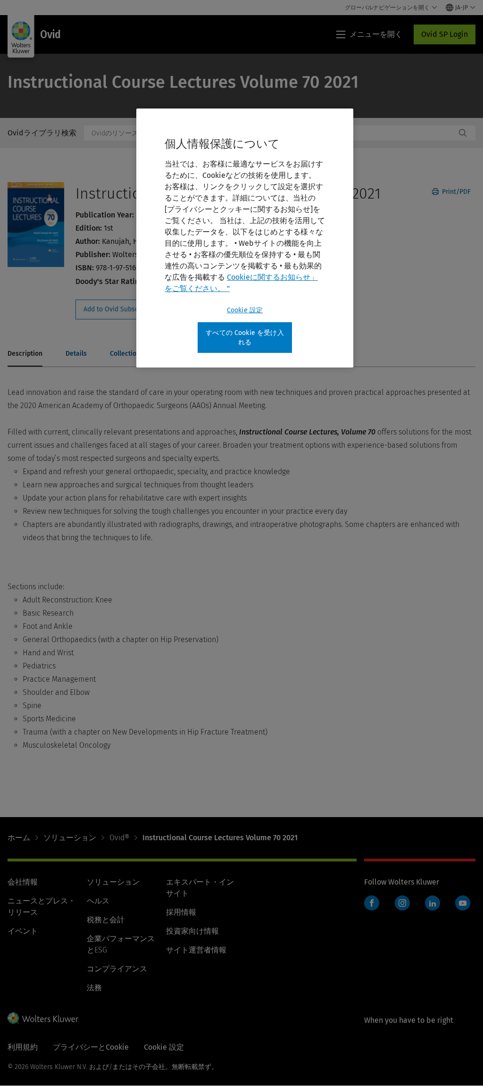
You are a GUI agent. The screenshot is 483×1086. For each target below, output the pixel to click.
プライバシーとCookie (91, 1047)
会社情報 (23, 881)
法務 (94, 987)
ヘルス (98, 900)
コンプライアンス (117, 968)
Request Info (126, 309)
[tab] (25, 354)
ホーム (19, 837)
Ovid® (119, 837)
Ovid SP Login (444, 34)
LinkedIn (432, 903)
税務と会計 (106, 919)
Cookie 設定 (245, 310)
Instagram (402, 903)
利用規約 (23, 1047)
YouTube (462, 903)
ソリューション (69, 837)
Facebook (371, 903)
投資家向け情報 (192, 931)
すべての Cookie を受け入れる (245, 337)
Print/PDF (455, 192)
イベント (23, 931)
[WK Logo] (43, 1018)
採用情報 (181, 912)
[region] (244, 238)
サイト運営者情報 (196, 949)
